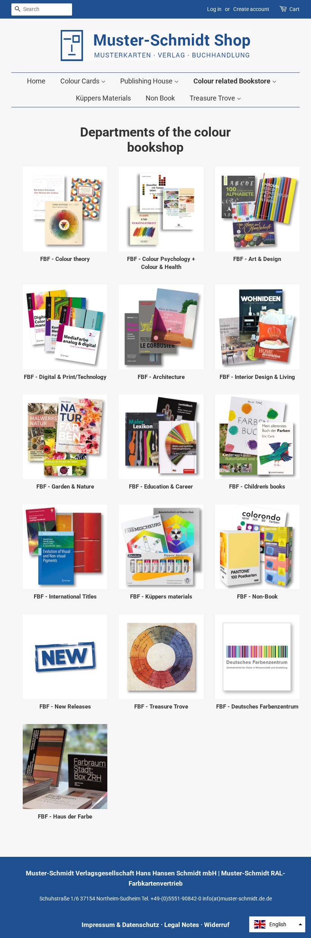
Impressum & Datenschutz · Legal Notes (140, 925)
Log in (214, 9)
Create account (251, 9)
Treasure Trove (213, 98)
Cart (294, 9)
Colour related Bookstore (232, 81)
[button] (277, 924)
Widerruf (216, 925)
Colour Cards (80, 81)
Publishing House (147, 81)
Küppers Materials (103, 98)
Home (36, 81)
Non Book (160, 98)
